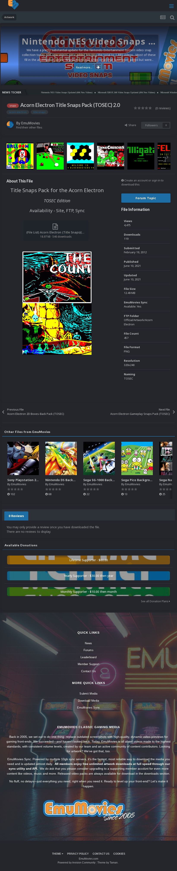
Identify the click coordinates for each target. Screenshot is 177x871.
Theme (57, 853)
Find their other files (29, 127)
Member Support (88, 664)
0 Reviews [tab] (16, 516)
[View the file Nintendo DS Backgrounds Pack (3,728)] (61, 458)
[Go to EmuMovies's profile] (10, 124)
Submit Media (88, 693)
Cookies (119, 853)
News (88, 643)
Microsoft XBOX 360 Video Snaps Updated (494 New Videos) (109, 92)
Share (131, 125)
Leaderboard (88, 657)
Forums (88, 650)
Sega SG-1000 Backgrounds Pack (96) (111, 480)
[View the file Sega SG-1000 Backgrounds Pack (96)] (99, 458)
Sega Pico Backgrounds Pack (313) (147, 480)
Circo (169, 79)
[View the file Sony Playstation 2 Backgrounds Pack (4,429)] (23, 458)
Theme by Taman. (107, 862)
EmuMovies (30, 123)
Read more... (84, 67)
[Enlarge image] (57, 277)
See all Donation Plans (155, 601)
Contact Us (88, 671)
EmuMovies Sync (88, 707)
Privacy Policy (78, 853)
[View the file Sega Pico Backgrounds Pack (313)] (137, 458)
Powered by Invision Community (76, 862)
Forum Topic (146, 198)
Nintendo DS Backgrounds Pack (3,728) (75, 480)
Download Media (88, 700)
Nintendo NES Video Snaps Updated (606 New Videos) (49, 92)
